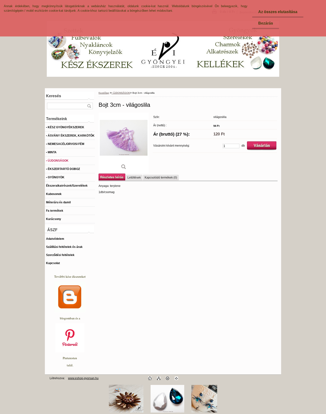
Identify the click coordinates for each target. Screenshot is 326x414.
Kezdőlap (104, 93)
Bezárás (265, 23)
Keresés (53, 96)
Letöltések (134, 177)
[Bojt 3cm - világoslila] (123, 143)
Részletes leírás (111, 177)
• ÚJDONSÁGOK (120, 93)
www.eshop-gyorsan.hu (83, 378)
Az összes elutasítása (277, 12)
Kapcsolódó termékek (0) (161, 177)
